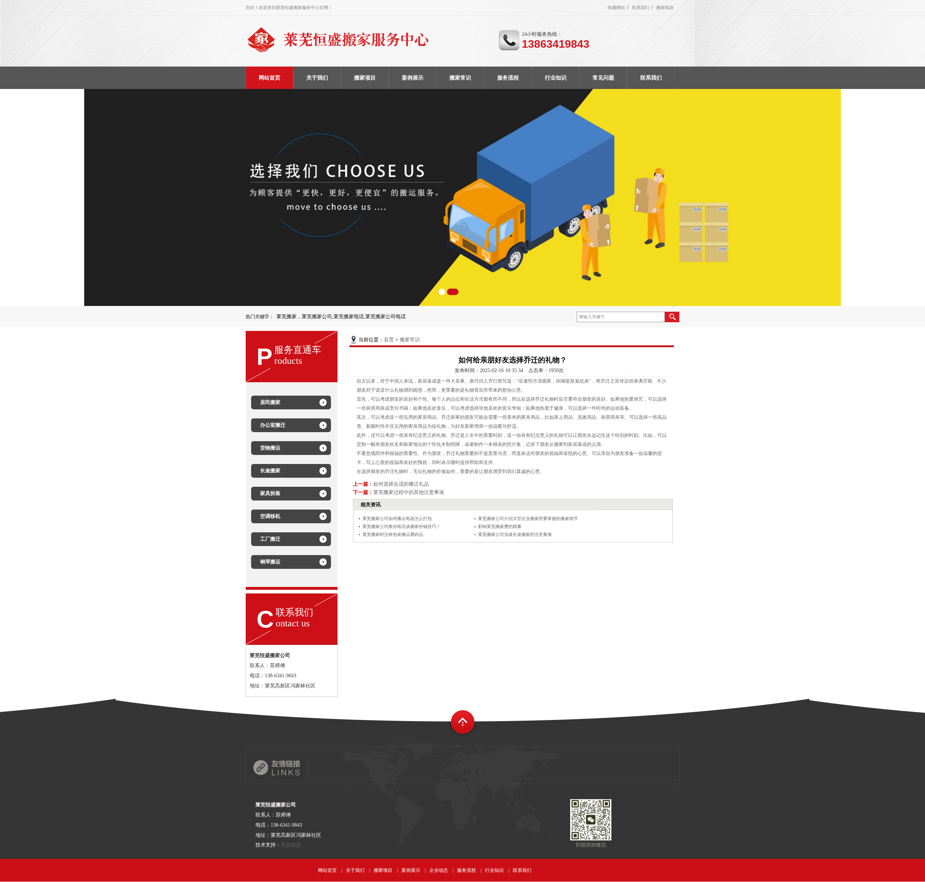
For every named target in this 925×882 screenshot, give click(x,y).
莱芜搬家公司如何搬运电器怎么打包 (397, 518)
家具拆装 (270, 493)
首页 (389, 339)
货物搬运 (270, 448)
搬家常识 (410, 339)
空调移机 (270, 516)
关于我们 (355, 870)
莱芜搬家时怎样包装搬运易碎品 (392, 534)
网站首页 (327, 870)
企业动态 (438, 870)
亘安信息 (291, 845)
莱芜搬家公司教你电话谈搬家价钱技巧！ (401, 526)
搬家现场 (665, 7)
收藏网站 (616, 7)
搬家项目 (383, 870)
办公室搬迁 (272, 425)
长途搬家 (270, 470)
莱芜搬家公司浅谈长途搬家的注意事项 (515, 534)
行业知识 (494, 870)
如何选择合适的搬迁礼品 (401, 484)
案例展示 (410, 870)
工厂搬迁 (270, 539)
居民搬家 (270, 402)
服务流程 (466, 870)
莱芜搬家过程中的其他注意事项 (408, 492)
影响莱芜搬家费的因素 (499, 526)
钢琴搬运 (270, 561)
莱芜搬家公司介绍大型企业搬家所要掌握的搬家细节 (528, 518)
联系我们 (640, 7)
